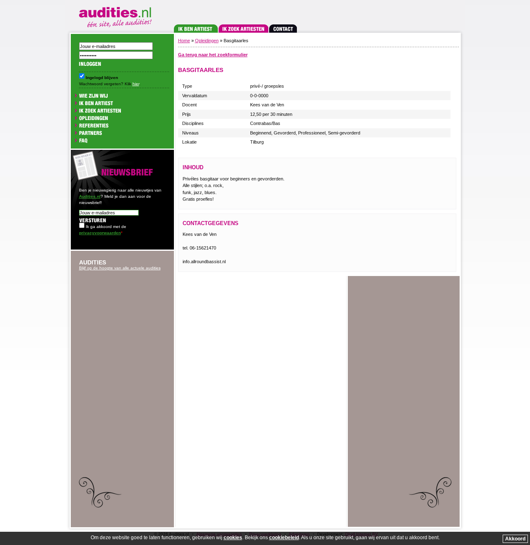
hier (135, 84)
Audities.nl (90, 196)
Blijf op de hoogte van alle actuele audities (120, 268)
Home (184, 40)
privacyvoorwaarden (100, 232)
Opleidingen (207, 40)
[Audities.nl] (116, 15)
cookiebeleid (284, 537)
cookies (233, 537)
